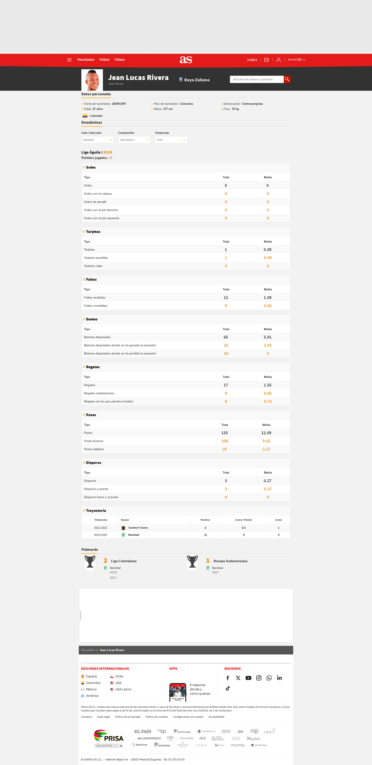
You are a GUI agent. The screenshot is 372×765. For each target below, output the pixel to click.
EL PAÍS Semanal (217, 738)
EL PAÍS (142, 731)
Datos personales (96, 94)
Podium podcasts (162, 745)
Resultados (86, 60)
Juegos (252, 60)
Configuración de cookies (188, 717)
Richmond (268, 738)
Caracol (270, 731)
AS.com (240, 731)
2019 (160, 139)
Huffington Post (148, 738)
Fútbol (104, 60)
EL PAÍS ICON (182, 745)
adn (254, 731)
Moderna (139, 744)
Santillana (182, 731)
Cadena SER (226, 731)
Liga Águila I (127, 139)
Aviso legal (103, 717)
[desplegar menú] (69, 60)
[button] (109, 746)
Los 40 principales (162, 731)
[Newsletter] (266, 59)
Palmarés (89, 550)
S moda (201, 745)
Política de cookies (157, 717)
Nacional (88, 139)
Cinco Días (185, 738)
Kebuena (251, 738)
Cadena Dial (201, 738)
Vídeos (120, 60)
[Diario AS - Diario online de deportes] (186, 59)
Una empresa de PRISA (108, 735)
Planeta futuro (232, 738)
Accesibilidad (216, 717)
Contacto (86, 717)
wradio (171, 738)
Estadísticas (91, 122)
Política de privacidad (127, 717)
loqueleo (219, 745)
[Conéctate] (278, 59)
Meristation (237, 745)
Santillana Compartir (206, 731)
